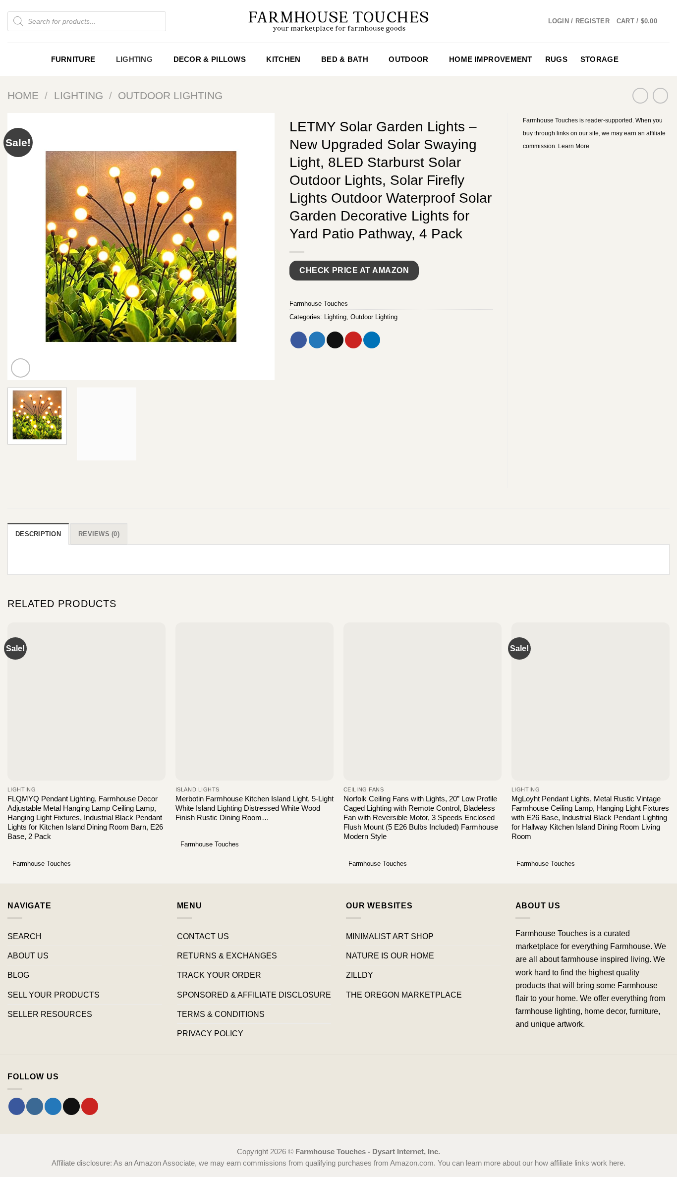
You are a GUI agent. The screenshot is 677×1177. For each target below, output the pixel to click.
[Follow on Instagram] (34, 1106)
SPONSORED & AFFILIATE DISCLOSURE (254, 994)
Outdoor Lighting (170, 95)
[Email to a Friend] (335, 340)
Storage (599, 59)
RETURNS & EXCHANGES (227, 955)
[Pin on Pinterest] (353, 340)
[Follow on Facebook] (16, 1106)
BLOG (18, 974)
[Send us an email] (71, 1106)
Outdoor (408, 59)
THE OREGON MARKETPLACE (404, 994)
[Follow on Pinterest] (89, 1106)
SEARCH (24, 936)
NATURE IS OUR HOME (390, 955)
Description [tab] (38, 534)
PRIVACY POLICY (210, 1033)
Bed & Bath (344, 59)
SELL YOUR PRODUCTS (53, 994)
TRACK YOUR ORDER (219, 974)
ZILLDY (359, 974)
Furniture (73, 59)
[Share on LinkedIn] (371, 340)
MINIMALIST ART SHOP (390, 936)
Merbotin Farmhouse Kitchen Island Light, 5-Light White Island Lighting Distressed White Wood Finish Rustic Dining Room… (254, 808)
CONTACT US (203, 936)
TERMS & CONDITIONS (221, 1013)
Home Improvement (490, 59)
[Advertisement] (596, 312)
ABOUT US (28, 955)
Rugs (556, 59)
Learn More (573, 146)
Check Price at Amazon (354, 270)
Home (23, 95)
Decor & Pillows (209, 59)
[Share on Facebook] (298, 340)
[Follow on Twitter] (53, 1106)
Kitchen (283, 59)
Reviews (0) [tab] (98, 534)
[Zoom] (21, 368)
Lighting (134, 59)
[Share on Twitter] (317, 340)
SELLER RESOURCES (49, 1013)
